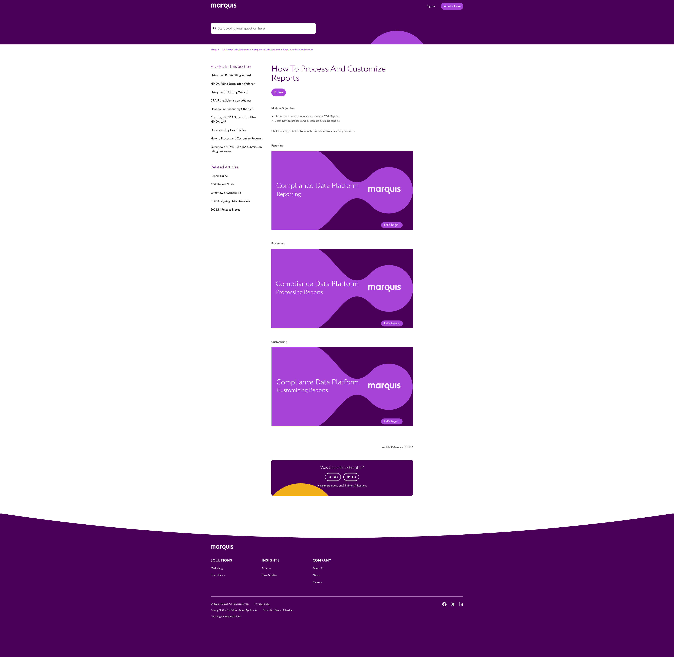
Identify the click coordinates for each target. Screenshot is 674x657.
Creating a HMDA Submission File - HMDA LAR (233, 119)
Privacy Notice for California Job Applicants (234, 610)
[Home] (337, 548)
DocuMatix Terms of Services (278, 610)
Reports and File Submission (298, 49)
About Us (319, 568)
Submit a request (356, 486)
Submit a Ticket (452, 6)
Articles (266, 568)
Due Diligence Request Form (226, 616)
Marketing (217, 568)
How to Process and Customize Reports (236, 138)
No (354, 477)
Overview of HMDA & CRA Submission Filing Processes (236, 149)
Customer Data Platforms (236, 49)
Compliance (218, 575)
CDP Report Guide (222, 184)
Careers (317, 582)
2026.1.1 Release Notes (225, 210)
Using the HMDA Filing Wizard (231, 75)
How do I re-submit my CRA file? (232, 109)
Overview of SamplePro (226, 193)
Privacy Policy (262, 604)
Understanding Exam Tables (228, 130)
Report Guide (219, 176)
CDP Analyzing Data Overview (230, 201)
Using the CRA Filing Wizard (229, 92)
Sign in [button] (431, 6)
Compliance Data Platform (266, 49)
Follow (278, 92)
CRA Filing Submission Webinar (231, 101)
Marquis (215, 49)
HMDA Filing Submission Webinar (233, 84)
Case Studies (269, 575)
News (316, 575)
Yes (336, 477)
